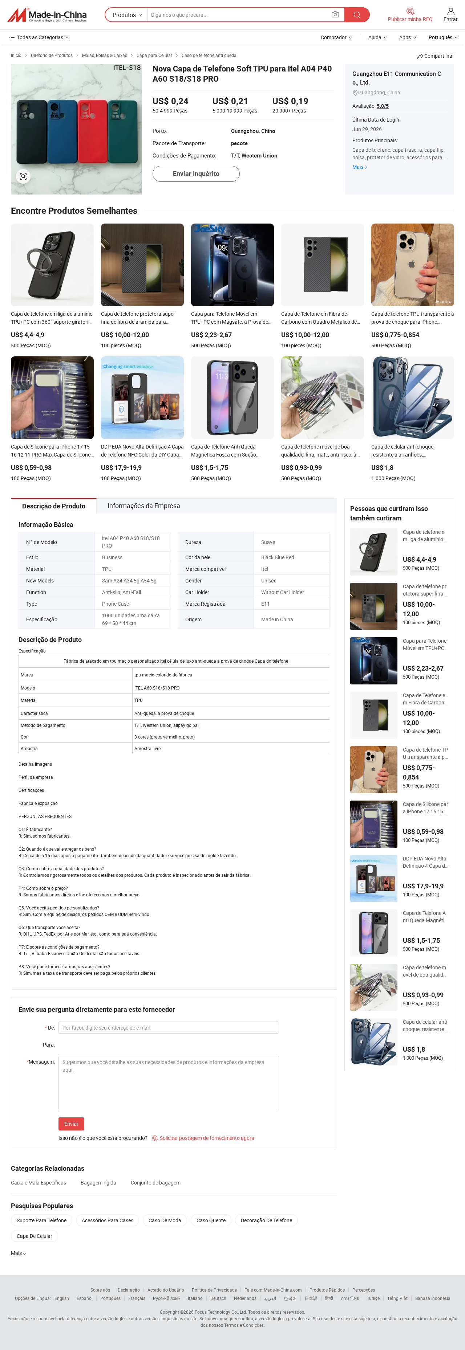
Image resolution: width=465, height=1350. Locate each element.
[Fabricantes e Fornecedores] (46, 14)
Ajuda (374, 37)
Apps (405, 37)
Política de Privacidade (214, 1290)
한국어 (290, 1298)
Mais (357, 166)
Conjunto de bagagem (156, 1182)
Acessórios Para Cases (107, 1220)
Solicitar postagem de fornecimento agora (203, 1137)
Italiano (195, 1298)
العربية (270, 1298)
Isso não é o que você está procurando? (102, 1137)
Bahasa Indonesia (432, 1298)
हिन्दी (329, 1298)
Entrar (451, 19)
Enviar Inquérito (196, 173)
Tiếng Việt (397, 1298)
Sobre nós (100, 1290)
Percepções (363, 1290)
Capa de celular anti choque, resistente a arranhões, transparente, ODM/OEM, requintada (425, 1025)
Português (110, 1298)
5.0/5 (383, 106)
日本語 (311, 1298)
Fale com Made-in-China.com (273, 1290)
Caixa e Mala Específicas (38, 1182)
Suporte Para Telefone (41, 1220)
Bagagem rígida (98, 1182)
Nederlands (245, 1298)
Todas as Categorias (40, 37)
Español (85, 1298)
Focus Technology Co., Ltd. (221, 1312)
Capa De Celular (34, 1235)
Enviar (71, 1123)
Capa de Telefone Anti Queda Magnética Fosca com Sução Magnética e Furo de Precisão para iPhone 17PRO (425, 916)
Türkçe (373, 1298)
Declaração (129, 1290)
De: (50, 1027)
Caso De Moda (165, 1220)
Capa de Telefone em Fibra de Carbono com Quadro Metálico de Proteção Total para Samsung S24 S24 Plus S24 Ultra (425, 699)
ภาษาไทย (350, 1298)
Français (136, 1298)
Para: (49, 1044)
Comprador (334, 37)
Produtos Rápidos (327, 1290)
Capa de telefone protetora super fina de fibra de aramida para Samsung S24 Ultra (425, 590)
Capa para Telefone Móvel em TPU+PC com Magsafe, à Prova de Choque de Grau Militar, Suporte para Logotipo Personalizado (425, 644)
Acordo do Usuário (165, 1290)
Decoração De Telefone (266, 1220)
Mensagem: (41, 1061)
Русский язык (166, 1298)
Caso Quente (211, 1220)
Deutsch (218, 1298)
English (61, 1298)
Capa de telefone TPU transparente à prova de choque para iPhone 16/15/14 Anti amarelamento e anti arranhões (425, 753)
